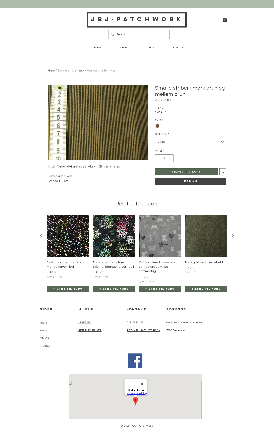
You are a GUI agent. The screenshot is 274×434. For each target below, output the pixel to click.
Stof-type (162, 134)
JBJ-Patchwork (137, 19)
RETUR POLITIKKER (89, 330)
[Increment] (170, 158)
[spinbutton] (164, 158)
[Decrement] (158, 158)
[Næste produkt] (232, 235)
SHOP (43, 330)
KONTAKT (46, 346)
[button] (225, 19)
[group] (137, 253)
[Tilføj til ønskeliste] (222, 171)
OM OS (44, 338)
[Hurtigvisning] (68, 236)
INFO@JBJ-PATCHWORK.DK (143, 330)
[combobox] (190, 142)
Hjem (51, 70)
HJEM (43, 322)
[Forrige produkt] (41, 235)
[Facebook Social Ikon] (135, 360)
